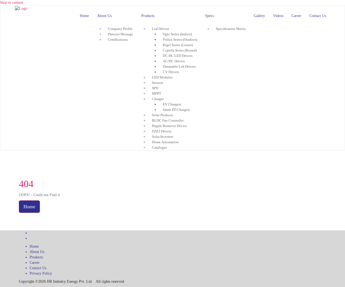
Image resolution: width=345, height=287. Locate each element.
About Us (37, 252)
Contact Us (38, 268)
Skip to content (11, 3)
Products (36, 257)
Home (29, 206)
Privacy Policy (41, 273)
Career (35, 263)
